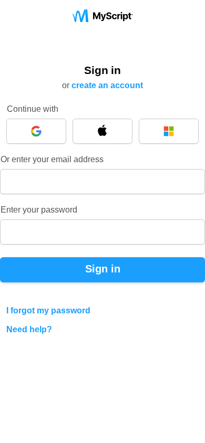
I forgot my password (48, 310)
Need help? (29, 329)
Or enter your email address (52, 159)
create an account (107, 85)
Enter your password (39, 209)
